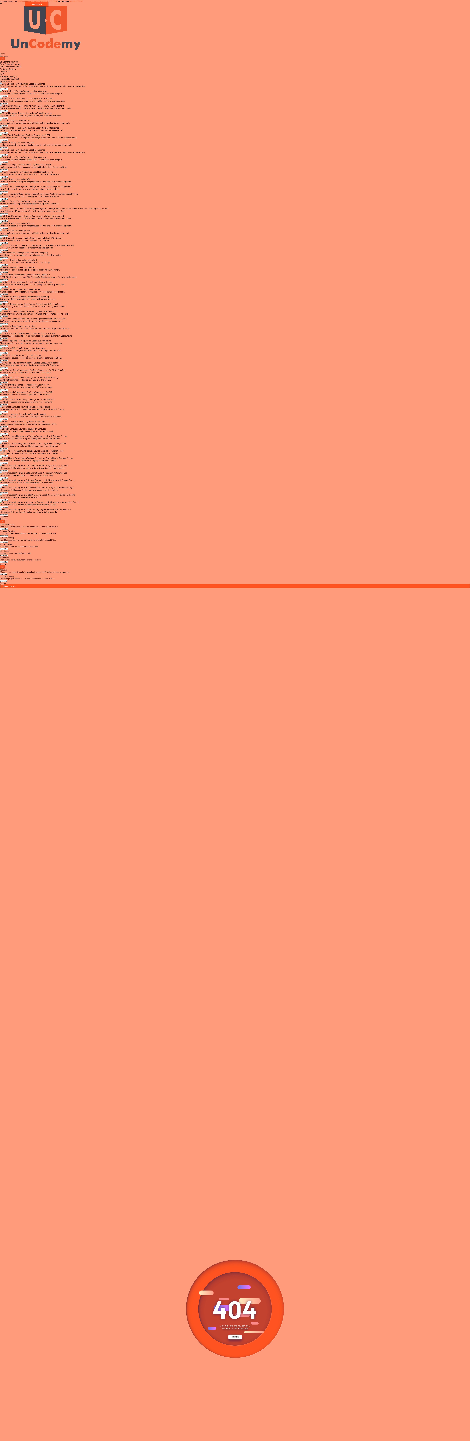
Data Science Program (10, 64)
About (2, 564)
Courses (3, 56)
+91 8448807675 (38, 1)
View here (3, 574)
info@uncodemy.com (8, 1)
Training (3, 519)
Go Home (235, 1337)
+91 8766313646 (52, 1)
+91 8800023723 (76, 1)
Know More (4, 89)
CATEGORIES (37, 4)
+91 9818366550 (23, 1)
